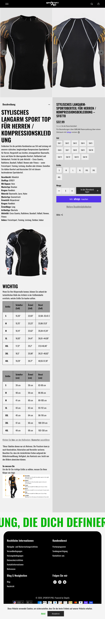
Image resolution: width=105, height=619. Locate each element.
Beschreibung (9, 104)
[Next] (101, 52)
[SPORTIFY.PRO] (52, 4)
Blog (8, 581)
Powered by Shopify (62, 597)
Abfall (43, 613)
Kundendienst (59, 540)
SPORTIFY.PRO (48, 597)
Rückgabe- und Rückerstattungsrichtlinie (22, 546)
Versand (58, 126)
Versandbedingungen (14, 551)
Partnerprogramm (59, 546)
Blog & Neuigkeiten (17, 575)
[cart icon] (98, 3)
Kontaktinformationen (15, 564)
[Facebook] (54, 582)
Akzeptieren (56, 613)
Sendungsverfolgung (60, 551)
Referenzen (11, 568)
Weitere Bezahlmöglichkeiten (78, 206)
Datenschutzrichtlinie (15, 560)
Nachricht (10, 586)
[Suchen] (91, 3)
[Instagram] (59, 582)
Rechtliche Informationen (20, 540)
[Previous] (4, 52)
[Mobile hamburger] (7, 4)
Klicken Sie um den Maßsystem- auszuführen (26, 439)
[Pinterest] (64, 582)
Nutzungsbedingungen (15, 555)
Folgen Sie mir (59, 575)
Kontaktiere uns (58, 555)
